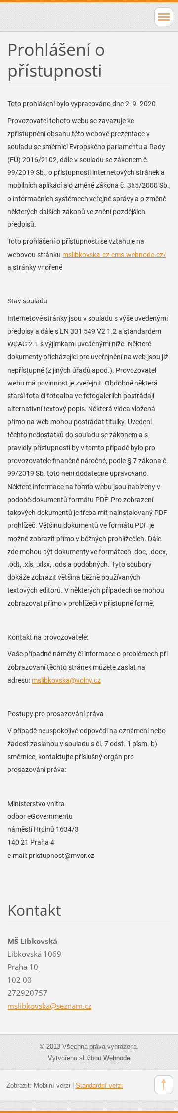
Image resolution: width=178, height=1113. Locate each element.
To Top (163, 1084)
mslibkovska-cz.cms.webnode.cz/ (114, 254)
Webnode (116, 1058)
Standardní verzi (99, 1085)
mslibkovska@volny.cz (66, 680)
